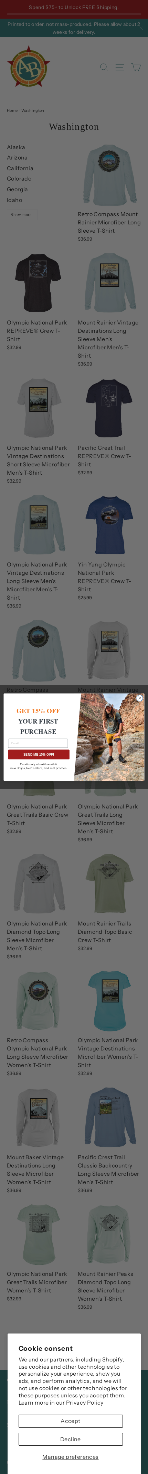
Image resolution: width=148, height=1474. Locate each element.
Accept (70, 1420)
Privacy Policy (85, 1402)
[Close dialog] (140, 698)
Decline (70, 1439)
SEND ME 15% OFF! (38, 754)
